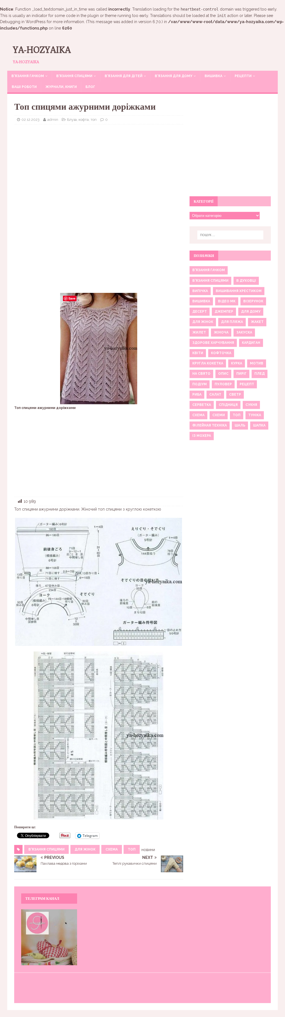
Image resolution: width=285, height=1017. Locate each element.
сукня (251, 405)
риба (197, 394)
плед (259, 374)
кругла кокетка (207, 363)
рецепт (247, 384)
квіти (197, 353)
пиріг (241, 374)
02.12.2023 (30, 119)
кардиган (251, 343)
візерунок (253, 301)
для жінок (85, 849)
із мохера (201, 436)
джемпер (224, 311)
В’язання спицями (74, 76)
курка (236, 363)
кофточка (221, 353)
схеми (218, 415)
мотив (256, 363)
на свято (201, 374)
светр (235, 394)
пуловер (223, 384)
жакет (257, 322)
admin (52, 119)
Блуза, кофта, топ (82, 119)
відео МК (226, 301)
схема (111, 849)
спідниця (228, 405)
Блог (90, 87)
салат (215, 394)
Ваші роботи (24, 87)
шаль (240, 425)
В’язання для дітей (123, 76)
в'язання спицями (46, 849)
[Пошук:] (230, 235)
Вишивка (213, 76)
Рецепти (243, 76)
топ (132, 849)
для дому (251, 311)
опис (223, 374)
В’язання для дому (173, 76)
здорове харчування (213, 343)
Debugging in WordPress (23, 21)
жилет (199, 332)
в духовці (246, 281)
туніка (254, 415)
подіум (199, 384)
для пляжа (232, 322)
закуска (244, 332)
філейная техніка (209, 425)
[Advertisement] (98, 169)
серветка (201, 405)
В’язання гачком (27, 76)
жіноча (221, 332)
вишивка (201, 301)
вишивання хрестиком (239, 291)
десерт (199, 311)
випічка (200, 291)
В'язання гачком (208, 270)
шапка (259, 425)
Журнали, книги (61, 87)
